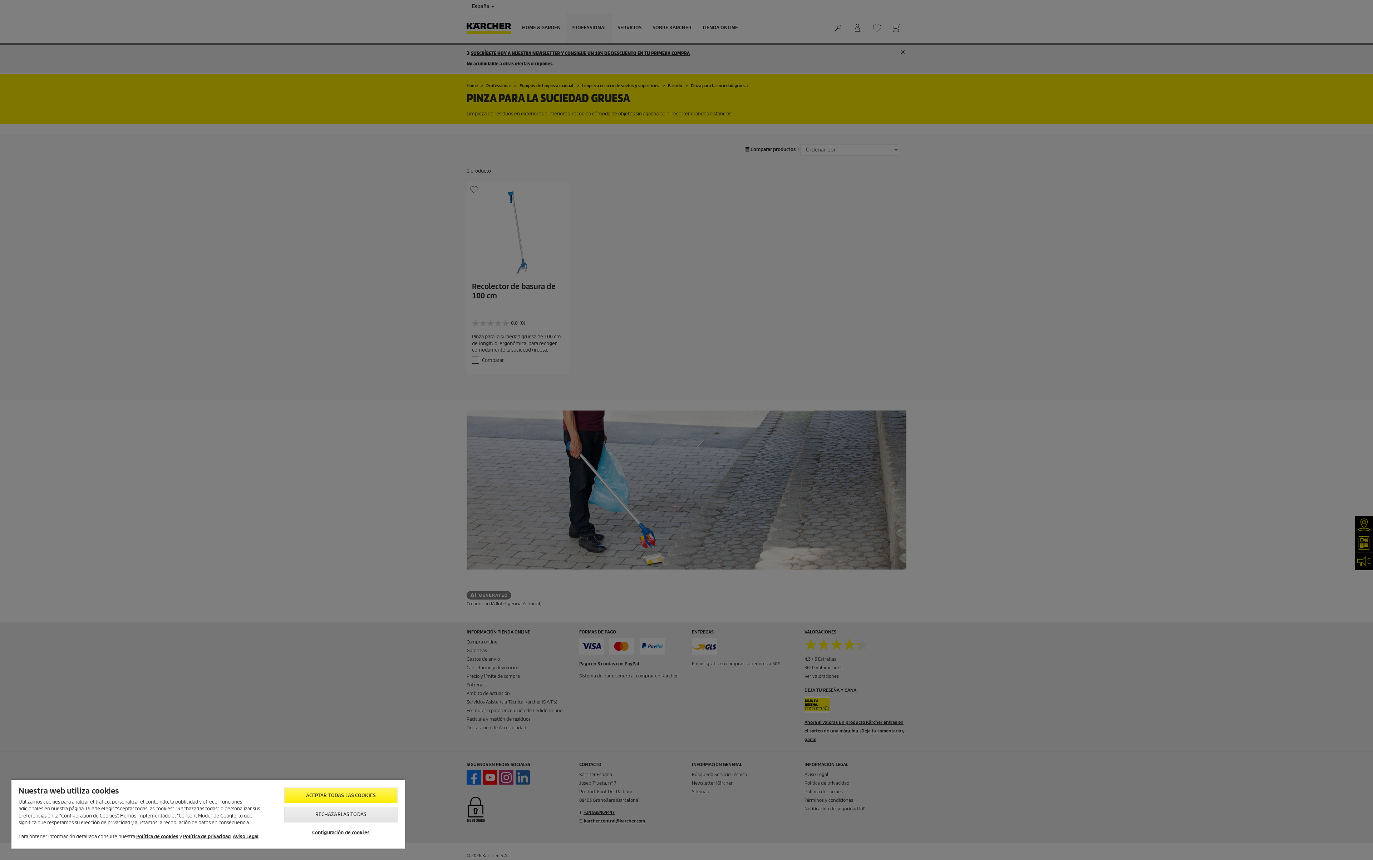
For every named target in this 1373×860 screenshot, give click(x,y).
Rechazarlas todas (340, 814)
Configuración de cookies (341, 833)
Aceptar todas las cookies (341, 795)
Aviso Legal (246, 837)
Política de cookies (157, 837)
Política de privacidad (207, 837)
